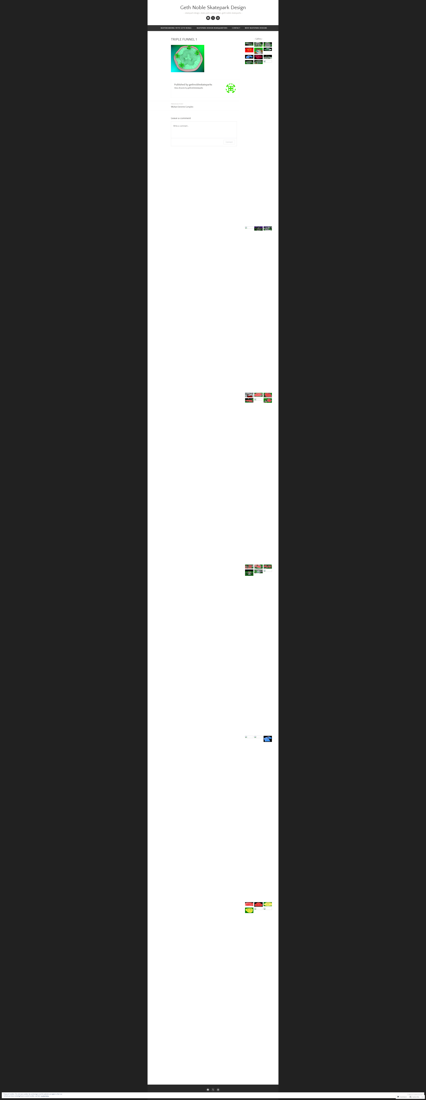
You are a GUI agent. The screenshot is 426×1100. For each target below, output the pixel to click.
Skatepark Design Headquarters (212, 28)
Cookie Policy (45, 1096)
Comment (229, 142)
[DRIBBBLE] (218, 1090)
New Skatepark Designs (256, 28)
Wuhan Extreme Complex (182, 105)
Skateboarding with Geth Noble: (176, 28)
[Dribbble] (218, 18)
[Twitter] (213, 18)
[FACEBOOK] (208, 1090)
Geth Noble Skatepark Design (213, 7)
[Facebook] (208, 18)
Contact (236, 28)
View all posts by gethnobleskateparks (188, 88)
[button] (249, 44)
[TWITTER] (213, 1090)
